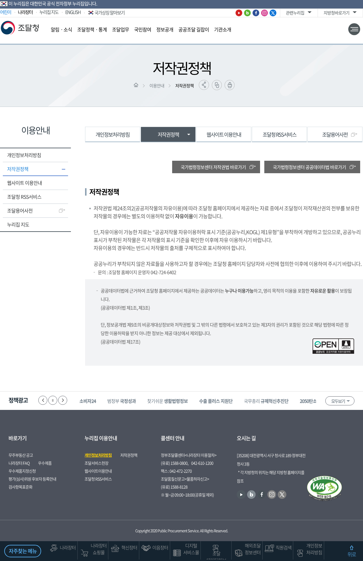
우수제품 (45, 463)
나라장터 (25, 12)
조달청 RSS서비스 (24, 196)
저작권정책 (184, 85)
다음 (62, 400)
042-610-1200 (202, 463)
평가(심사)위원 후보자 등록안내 (32, 479)
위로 (351, 554)
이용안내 (156, 85)
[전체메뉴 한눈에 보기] (354, 29)
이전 (42, 400)
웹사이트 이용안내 (24, 182)
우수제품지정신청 (22, 471)
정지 (52, 400)
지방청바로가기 (336, 13)
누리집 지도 (48, 12)
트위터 (273, 12)
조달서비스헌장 (96, 463)
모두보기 (338, 401)
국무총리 (266, 400)
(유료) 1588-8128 (174, 487)
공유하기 (204, 85)
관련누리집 (295, 13)
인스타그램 (264, 12)
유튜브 (238, 12)
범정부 (121, 400)
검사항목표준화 (20, 487)
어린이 (5, 12)
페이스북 (255, 12)
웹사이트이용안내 (98, 471)
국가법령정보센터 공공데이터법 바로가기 (309, 167)
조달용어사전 (20, 210)
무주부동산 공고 (21, 455)
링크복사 (217, 85)
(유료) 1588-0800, (174, 463)
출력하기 (230, 85)
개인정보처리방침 (24, 154)
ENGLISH (73, 12)
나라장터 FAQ (19, 463)
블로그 (247, 12)
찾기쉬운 (167, 400)
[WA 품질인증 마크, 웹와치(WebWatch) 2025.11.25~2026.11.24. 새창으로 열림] (324, 489)
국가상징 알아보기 (109, 12)
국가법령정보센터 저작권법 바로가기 (213, 167)
